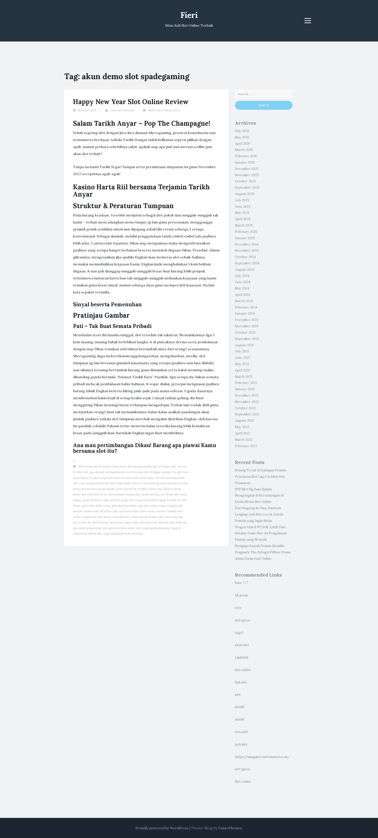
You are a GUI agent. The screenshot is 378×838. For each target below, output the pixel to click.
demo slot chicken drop (165, 489)
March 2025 (244, 225)
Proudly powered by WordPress (162, 828)
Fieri (189, 15)
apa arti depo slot (164, 466)
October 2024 (245, 257)
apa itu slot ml (99, 472)
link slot (241, 682)
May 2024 (242, 288)
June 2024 (242, 282)
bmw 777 (241, 583)
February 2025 (246, 232)
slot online (243, 670)
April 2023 (242, 370)
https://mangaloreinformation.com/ (262, 757)
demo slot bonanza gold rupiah (93, 489)
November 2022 (247, 402)
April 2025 (242, 219)
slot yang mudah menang (153, 528)
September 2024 (247, 263)
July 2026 (242, 131)
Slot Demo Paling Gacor (164, 110)
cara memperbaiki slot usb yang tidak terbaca (110, 483)
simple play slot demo (96, 517)
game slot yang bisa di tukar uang (143, 500)
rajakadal (241, 657)
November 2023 (246, 326)
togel (239, 633)
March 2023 (243, 377)
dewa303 (241, 732)
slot (238, 695)
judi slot (241, 744)
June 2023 (242, 358)
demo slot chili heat (86, 494)
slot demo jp (100, 522)
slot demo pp (178, 522)
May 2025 (242, 213)
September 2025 (247, 188)
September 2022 (247, 414)
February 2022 (246, 446)
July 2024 (242, 276)
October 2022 (245, 408)
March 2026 (244, 150)
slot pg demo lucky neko (119, 528)
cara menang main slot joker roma (165, 483)
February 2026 (246, 156)
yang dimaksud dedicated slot (123, 533)
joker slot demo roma (96, 506)
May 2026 (242, 137)
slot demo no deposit (154, 522)
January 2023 (245, 389)
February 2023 (246, 383)
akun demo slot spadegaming (132, 466)
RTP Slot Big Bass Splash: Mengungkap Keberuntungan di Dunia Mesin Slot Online (259, 495)
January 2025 (245, 238)
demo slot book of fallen (132, 489)
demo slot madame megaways (120, 494)
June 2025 (242, 207)
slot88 (239, 707)
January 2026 (245, 162)
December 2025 (247, 169)
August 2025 (244, 194)
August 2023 (244, 345)
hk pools (241, 595)
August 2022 (244, 421)
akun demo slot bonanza (94, 466)
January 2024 (245, 313)
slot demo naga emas (124, 522)
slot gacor (242, 620)
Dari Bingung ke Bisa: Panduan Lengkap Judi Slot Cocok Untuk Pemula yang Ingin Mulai (259, 514)
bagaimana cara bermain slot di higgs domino (141, 472)
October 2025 (245, 181)
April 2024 (242, 295)
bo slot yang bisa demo (105, 478)
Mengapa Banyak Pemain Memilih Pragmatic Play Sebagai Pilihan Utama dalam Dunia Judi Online (262, 552)
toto (238, 608)
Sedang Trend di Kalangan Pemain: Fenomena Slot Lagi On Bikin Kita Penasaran (261, 476)
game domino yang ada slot (101, 500)
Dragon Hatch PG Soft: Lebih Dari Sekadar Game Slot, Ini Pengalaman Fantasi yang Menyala (261, 533)
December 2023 (246, 320)
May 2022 (242, 427)
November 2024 (247, 251)
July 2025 (242, 200)
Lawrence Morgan (122, 110)
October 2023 (245, 333)
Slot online (243, 782)
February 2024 (246, 307)
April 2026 (242, 144)
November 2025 (247, 175)
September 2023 (247, 339)
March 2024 (244, 301)
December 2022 (246, 395)
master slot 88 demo (98, 511)
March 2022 (244, 440)
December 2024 (246, 244)
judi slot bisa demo (124, 506)
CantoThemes (230, 828)
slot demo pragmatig (87, 528)
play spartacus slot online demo (134, 511)
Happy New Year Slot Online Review (131, 102)
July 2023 (242, 351)
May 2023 (242, 364)
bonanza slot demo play (137, 478)
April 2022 (242, 433)
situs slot (242, 645)
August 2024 (244, 270)
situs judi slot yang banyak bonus (134, 517)
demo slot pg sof (153, 494)
